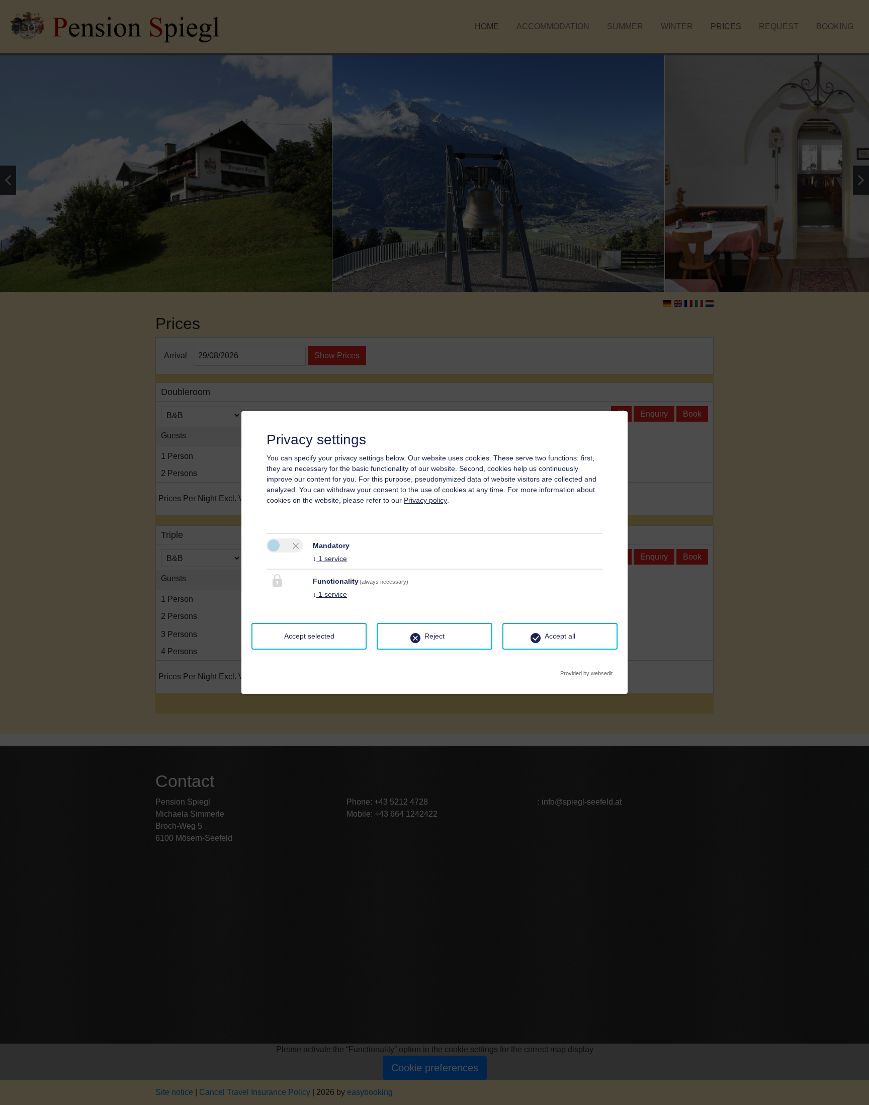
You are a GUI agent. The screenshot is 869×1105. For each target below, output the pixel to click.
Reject (434, 636)
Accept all (560, 636)
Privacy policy (425, 500)
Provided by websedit (586, 670)
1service (330, 559)
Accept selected (309, 636)
